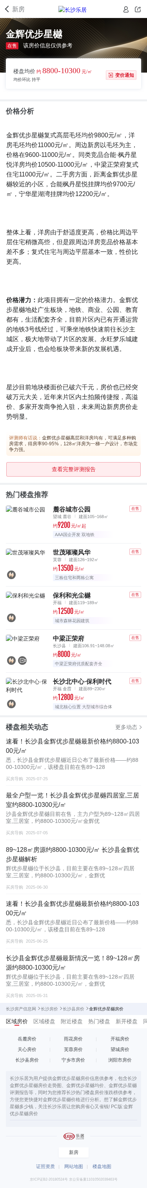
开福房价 (120, 1039)
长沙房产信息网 (21, 1008)
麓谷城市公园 (72, 509)
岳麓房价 (27, 1039)
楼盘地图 (102, 1166)
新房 (18, 9)
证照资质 (45, 1166)
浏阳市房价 (120, 1060)
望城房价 (120, 1049)
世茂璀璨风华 (72, 552)
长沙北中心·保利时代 (82, 681)
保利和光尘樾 (72, 595)
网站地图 (73, 1166)
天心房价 (27, 1049)
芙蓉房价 (73, 1049)
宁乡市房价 (73, 1060)
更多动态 (126, 727)
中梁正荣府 (68, 638)
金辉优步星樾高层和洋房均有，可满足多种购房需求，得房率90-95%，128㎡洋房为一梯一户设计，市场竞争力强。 (73, 443)
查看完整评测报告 (74, 469)
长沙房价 (49, 1008)
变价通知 (124, 75)
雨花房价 (73, 1039)
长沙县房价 (73, 1008)
